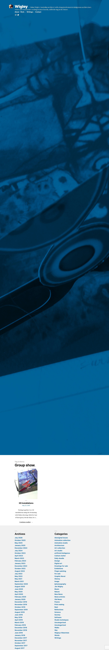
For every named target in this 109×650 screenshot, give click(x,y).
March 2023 (19, 558)
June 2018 (19, 633)
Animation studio (61, 543)
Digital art (58, 563)
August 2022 (20, 571)
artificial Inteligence (62, 553)
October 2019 (20, 607)
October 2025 (20, 540)
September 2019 (21, 610)
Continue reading (26, 522)
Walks (56, 628)
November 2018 (21, 630)
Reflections (58, 610)
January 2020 (20, 599)
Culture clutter (60, 556)
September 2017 (21, 646)
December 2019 (21, 602)
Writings (30, 12)
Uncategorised (60, 622)
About (17, 12)
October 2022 (20, 568)
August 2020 (20, 586)
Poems (57, 602)
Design (57, 561)
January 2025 (20, 545)
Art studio (58, 551)
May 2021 (18, 579)
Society (57, 615)
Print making (59, 604)
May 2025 (18, 543)
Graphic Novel (59, 576)
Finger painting (60, 571)
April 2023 (19, 556)
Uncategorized (60, 625)
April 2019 (19, 620)
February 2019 (20, 625)
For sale (57, 574)
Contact (38, 12)
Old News (58, 599)
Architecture (59, 545)
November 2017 (21, 640)
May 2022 (18, 576)
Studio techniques (61, 620)
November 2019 (21, 604)
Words (56, 635)
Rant (56, 607)
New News (58, 594)
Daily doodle (59, 558)
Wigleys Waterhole (61, 633)
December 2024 (21, 548)
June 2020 (19, 589)
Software (57, 617)
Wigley (21, 6)
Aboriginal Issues (61, 538)
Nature (57, 592)
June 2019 (19, 615)
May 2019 (18, 617)
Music (56, 589)
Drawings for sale (61, 566)
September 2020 (21, 584)
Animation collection (62, 540)
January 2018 (20, 635)
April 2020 (19, 594)
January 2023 (20, 563)
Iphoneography (60, 584)
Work (22, 12)
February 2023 (20, 561)
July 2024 (18, 551)
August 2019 (20, 612)
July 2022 (18, 574)
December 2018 (21, 628)
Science (57, 612)
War (56, 630)
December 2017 (21, 638)
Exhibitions (58, 568)
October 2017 (20, 643)
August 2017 (19, 648)
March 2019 (19, 622)
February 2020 (20, 597)
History (57, 579)
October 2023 (20, 553)
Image (56, 581)
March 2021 (19, 581)
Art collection (59, 548)
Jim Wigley (58, 586)
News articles (59, 597)
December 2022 (21, 566)
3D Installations (26, 503)
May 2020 (19, 592)
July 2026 (18, 538)
